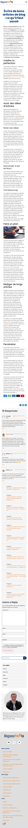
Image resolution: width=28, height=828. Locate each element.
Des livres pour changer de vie (11, 777)
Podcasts (5, 678)
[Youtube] (8, 742)
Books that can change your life (11, 780)
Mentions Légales (7, 769)
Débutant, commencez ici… (10, 808)
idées (18, 113)
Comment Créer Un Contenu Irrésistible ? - (14, 585)
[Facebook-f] (14, 742)
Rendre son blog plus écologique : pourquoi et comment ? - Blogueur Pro (16, 509)
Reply (3, 428)
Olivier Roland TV (7, 793)
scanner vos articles (11, 267)
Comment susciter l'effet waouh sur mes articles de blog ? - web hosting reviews (16, 576)
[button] (26, 2)
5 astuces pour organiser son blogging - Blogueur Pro (14, 548)
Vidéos (4, 681)
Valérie (8, 434)
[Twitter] (19, 742)
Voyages (5, 685)
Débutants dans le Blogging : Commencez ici (10, 755)
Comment (5, 610)
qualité (8, 322)
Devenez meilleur (7, 787)
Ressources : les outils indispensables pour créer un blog (13, 765)
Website (4, 639)
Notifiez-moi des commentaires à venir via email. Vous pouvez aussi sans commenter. (13, 646)
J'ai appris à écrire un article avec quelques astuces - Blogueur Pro (15, 557)
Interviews (5, 672)
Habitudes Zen (7, 790)
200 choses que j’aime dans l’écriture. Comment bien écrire (14, 518)
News (4, 675)
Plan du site (6, 772)
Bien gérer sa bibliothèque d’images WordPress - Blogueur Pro (16, 488)
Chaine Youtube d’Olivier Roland (11, 784)
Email (4, 634)
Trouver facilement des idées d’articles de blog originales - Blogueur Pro (14, 498)
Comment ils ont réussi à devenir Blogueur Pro (12, 760)
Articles (5, 669)
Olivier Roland (6, 796)
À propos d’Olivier (7, 751)
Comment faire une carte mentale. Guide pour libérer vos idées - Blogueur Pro (16, 595)
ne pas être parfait (15, 77)
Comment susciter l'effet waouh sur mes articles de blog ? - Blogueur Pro (16, 566)
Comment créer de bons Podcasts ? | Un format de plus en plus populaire (16, 528)
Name (4, 628)
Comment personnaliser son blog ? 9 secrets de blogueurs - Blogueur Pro (16, 539)
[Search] (24, 658)
